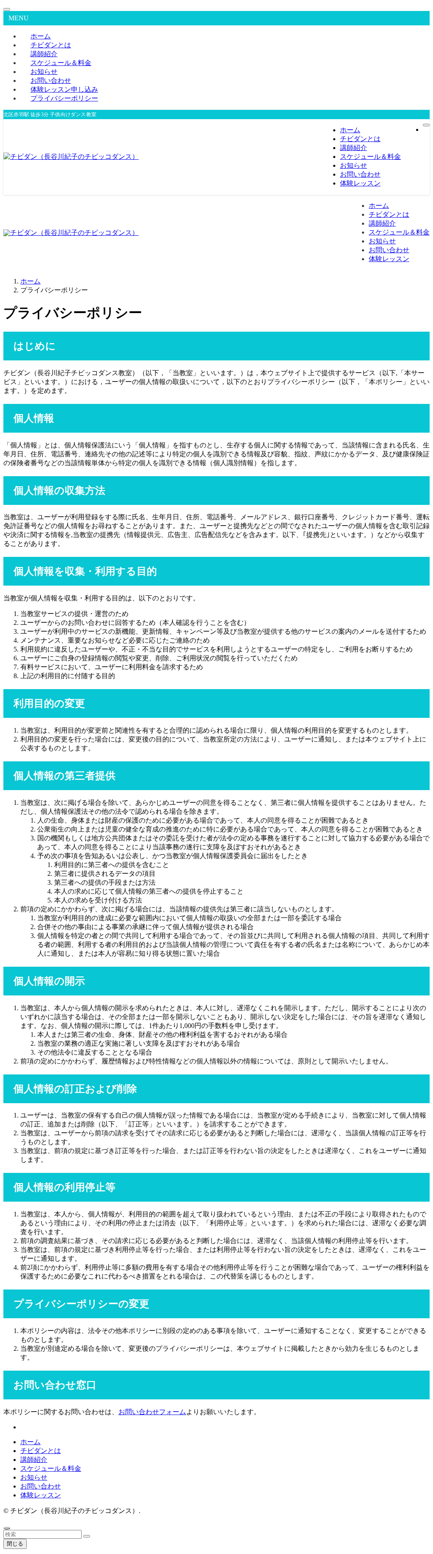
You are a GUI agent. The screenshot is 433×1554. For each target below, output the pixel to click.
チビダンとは (40, 1450)
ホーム (30, 1441)
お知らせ (33, 1477)
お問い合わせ (40, 1486)
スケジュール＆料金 (50, 1468)
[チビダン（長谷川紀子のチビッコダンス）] (71, 156)
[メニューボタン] (426, 125)
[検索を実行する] (86, 1536)
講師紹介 (33, 1459)
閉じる (15, 1543)
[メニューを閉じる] (6, 9)
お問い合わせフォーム (152, 1411)
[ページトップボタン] (6, 1528)
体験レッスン (40, 1495)
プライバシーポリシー (64, 98)
